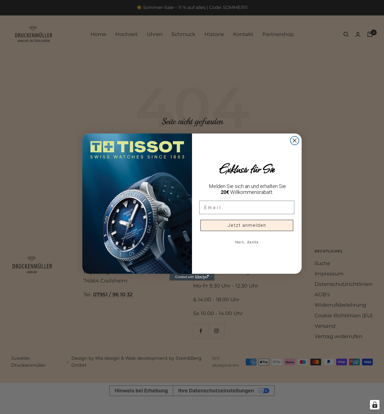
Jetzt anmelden (247, 225)
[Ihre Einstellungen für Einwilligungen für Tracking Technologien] (375, 405)
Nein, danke (247, 242)
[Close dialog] (294, 140)
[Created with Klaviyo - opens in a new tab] (192, 277)
